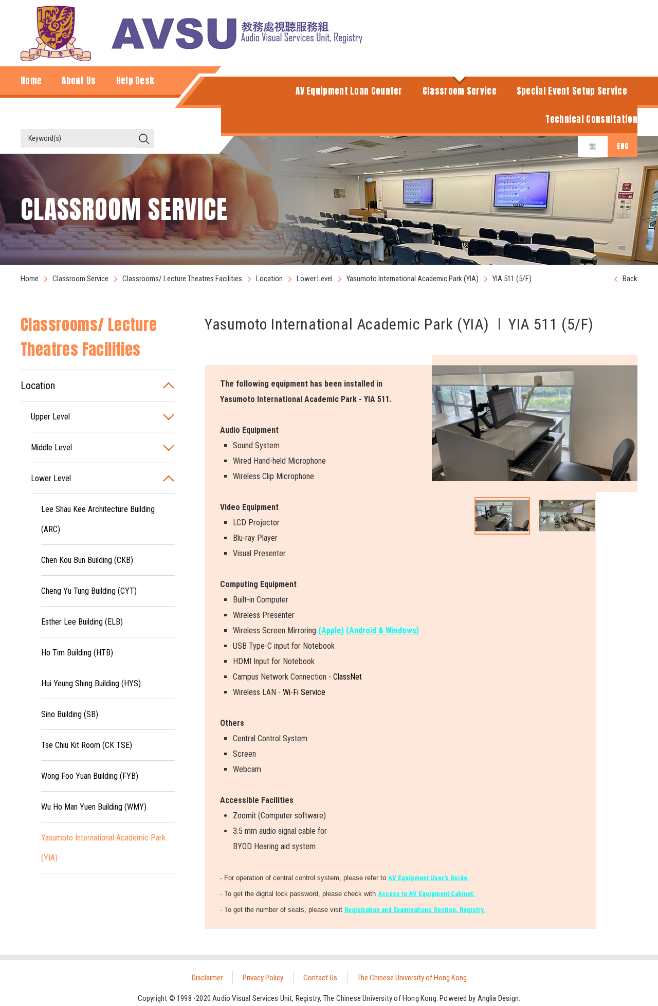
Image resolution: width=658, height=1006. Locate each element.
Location (269, 278)
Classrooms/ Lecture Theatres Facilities (182, 278)
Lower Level (315, 278)
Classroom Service (80, 278)
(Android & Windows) (382, 630)
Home (30, 278)
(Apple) (331, 630)
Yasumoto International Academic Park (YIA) (412, 278)
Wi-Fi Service (304, 692)
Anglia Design (498, 998)
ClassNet (347, 677)
